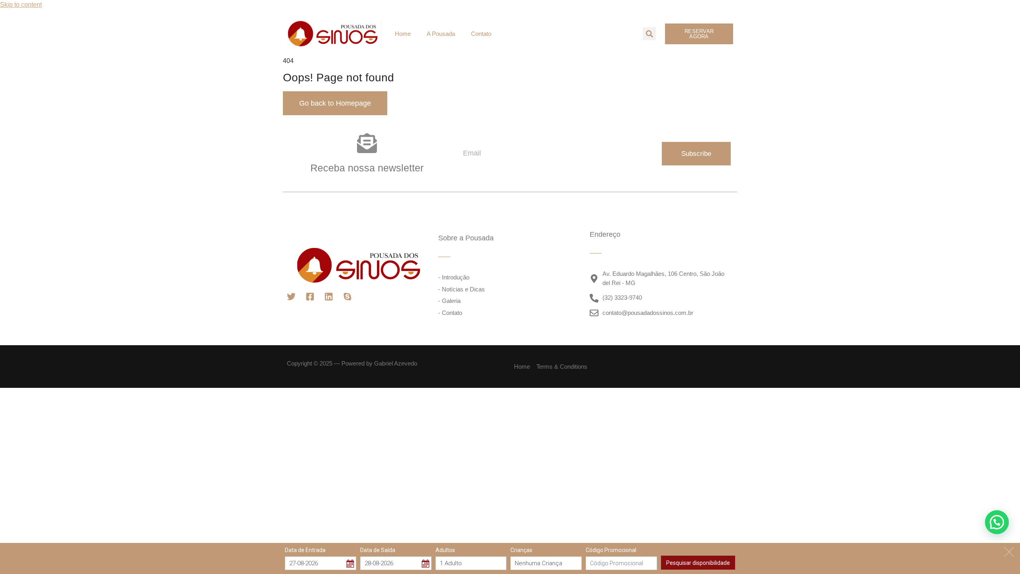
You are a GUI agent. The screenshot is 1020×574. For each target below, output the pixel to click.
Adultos (445, 550)
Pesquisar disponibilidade (698, 562)
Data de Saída (377, 550)
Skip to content (21, 4)
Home (403, 33)
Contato (481, 33)
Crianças (521, 550)
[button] (649, 33)
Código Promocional (611, 550)
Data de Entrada (305, 550)
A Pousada (441, 33)
